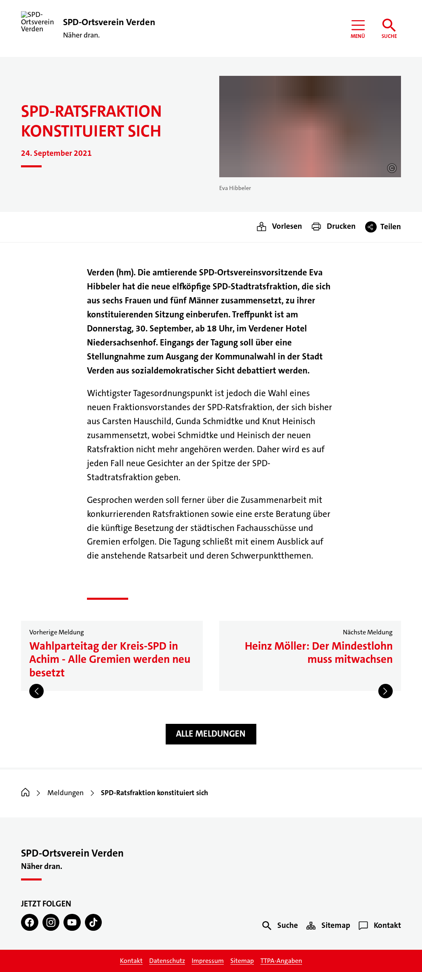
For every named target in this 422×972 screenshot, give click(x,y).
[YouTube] (71, 922)
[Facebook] (29, 922)
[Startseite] (25, 793)
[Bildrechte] (392, 168)
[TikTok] (93, 922)
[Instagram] (50, 922)
